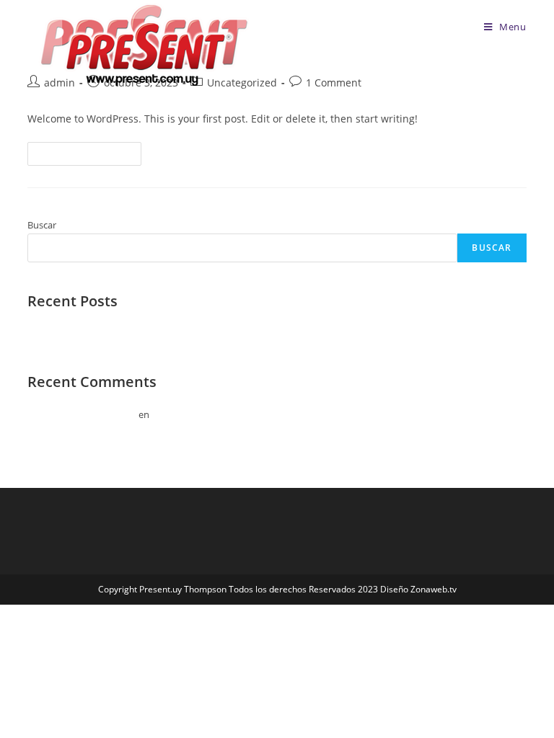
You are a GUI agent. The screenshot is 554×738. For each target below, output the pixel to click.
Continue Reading (90, 156)
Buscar (41, 224)
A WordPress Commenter (81, 414)
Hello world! (53, 333)
